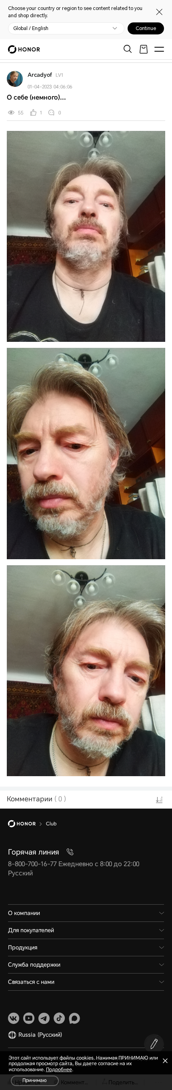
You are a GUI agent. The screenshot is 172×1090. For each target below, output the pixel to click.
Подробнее (59, 1069)
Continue (146, 28)
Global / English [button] (30, 28)
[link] (13, 1018)
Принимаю (34, 1080)
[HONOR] (27, 824)
